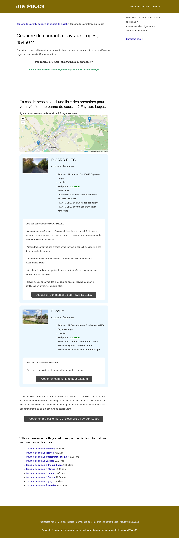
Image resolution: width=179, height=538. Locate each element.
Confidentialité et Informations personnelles (97, 522)
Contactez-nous (48, 522)
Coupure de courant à (40, 469)
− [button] (23, 122)
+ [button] (23, 118)
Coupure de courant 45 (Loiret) (53, 24)
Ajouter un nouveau (129, 522)
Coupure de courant (26, 24)
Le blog (156, 6)
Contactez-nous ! (134, 39)
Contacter (75, 186)
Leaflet (86, 151)
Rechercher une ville (139, 6)
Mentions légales (66, 522)
